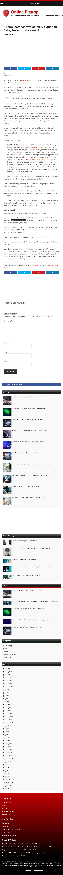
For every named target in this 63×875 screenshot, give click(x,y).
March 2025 (6, 669)
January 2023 (7, 747)
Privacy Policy (6, 832)
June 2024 (6, 696)
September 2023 (8, 723)
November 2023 (8, 717)
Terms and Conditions (9, 835)
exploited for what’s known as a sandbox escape (42, 159)
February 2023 (7, 744)
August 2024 (7, 690)
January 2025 (7, 675)
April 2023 (6, 738)
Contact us (5, 823)
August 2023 (7, 726)
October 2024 (7, 684)
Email (6, 352)
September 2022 (8, 759)
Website (7, 361)
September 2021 (8, 783)
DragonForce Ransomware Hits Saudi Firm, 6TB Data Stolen (20, 850)
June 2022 (6, 768)
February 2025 (7, 672)
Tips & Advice (7, 658)
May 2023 (6, 735)
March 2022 (6, 777)
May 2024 (6, 699)
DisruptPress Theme (38, 870)
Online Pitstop (33, 3)
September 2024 (8, 687)
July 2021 (6, 789)
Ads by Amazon (55, 305)
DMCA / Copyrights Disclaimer (11, 829)
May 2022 (6, 771)
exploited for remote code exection (37, 147)
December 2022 (8, 750)
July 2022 (6, 765)
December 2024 (8, 678)
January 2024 (7, 711)
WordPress (28, 870)
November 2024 (8, 681)
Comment (8, 321)
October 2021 (7, 780)
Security (5, 652)
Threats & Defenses (9, 655)
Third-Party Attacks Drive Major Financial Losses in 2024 (19, 844)
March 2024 (6, 705)
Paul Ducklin (8, 76)
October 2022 (7, 756)
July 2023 (6, 729)
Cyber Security (7, 646)
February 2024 (7, 708)
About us (5, 826)
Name (6, 343)
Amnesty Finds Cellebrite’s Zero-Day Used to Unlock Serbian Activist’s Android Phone (28, 847)
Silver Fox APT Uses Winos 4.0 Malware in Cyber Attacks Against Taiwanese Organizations (29, 853)
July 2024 (6, 693)
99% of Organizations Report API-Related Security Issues (19, 856)
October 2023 (7, 720)
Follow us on (14, 384)
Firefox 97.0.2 (24, 80)
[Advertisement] (31, 52)
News (5, 649)
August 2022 (7, 762)
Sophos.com (36, 265)
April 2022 (6, 774)
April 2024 (6, 702)
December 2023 (8, 714)
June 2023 (6, 732)
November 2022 (8, 753)
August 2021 (7, 786)
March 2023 (6, 741)
